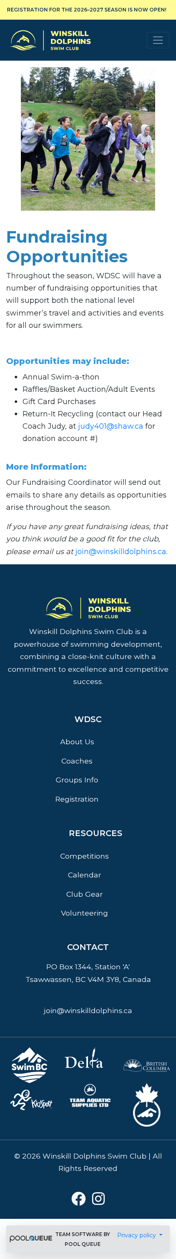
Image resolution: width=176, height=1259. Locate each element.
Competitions (84, 856)
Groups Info (77, 779)
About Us (77, 741)
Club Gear (84, 894)
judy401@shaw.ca (110, 426)
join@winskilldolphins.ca (120, 551)
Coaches (77, 761)
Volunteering (84, 913)
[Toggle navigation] (158, 40)
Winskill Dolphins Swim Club (50, 28)
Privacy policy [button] (137, 1235)
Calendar (84, 874)
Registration (77, 799)
